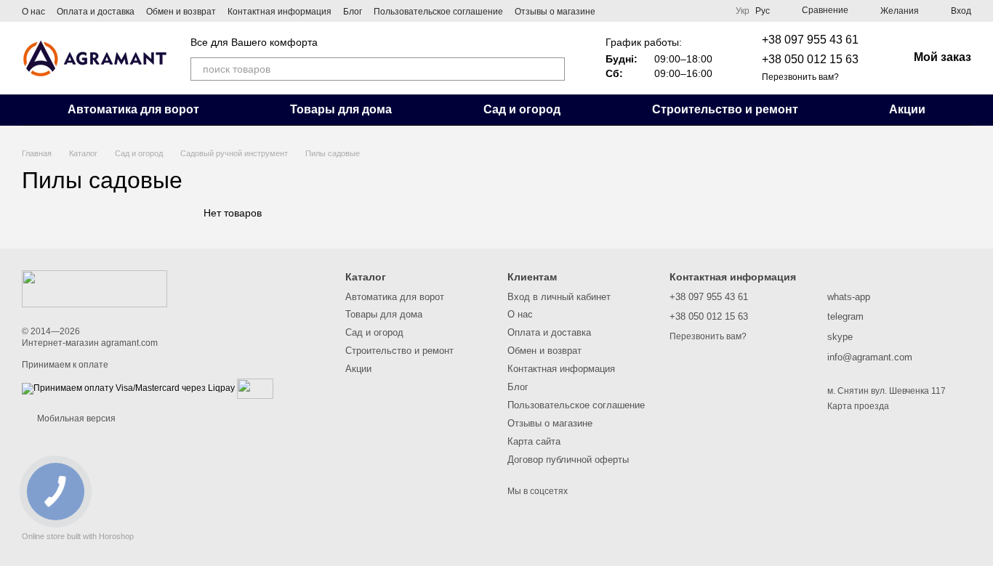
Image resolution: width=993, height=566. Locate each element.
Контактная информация (279, 12)
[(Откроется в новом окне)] (255, 388)
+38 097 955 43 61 (810, 39)
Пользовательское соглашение (438, 12)
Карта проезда (858, 406)
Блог (352, 12)
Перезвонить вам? (800, 77)
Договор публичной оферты (568, 459)
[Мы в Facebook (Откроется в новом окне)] (695, 11)
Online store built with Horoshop (78, 536)
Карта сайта (533, 441)
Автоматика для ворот (133, 109)
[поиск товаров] (553, 69)
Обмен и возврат (181, 12)
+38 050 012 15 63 (810, 59)
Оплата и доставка (95, 12)
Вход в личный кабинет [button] (559, 296)
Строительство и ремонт (725, 109)
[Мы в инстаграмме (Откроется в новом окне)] (712, 11)
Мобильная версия (75, 418)
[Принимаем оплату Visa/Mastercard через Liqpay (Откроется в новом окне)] (128, 388)
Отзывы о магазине (555, 12)
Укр (742, 11)
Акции (907, 109)
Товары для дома (341, 109)
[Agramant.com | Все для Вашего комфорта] (94, 288)
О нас (33, 12)
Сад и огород (521, 109)
